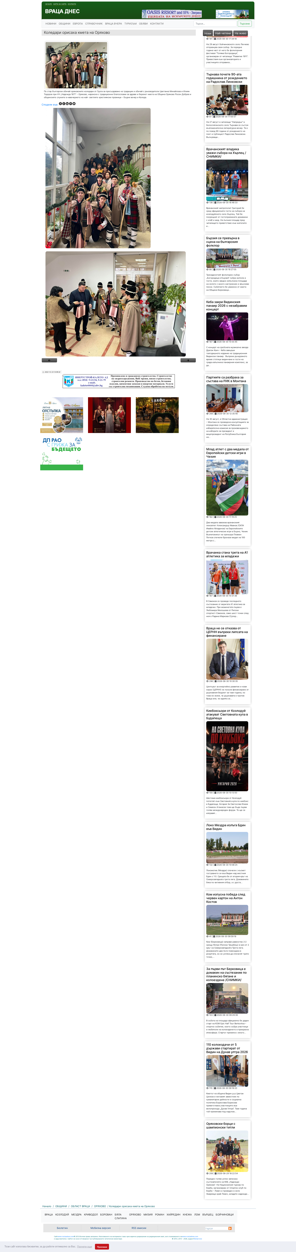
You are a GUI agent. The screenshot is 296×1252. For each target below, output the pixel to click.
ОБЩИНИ (64, 23)
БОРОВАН (106, 1214)
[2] (118, 304)
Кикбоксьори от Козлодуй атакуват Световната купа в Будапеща (227, 682)
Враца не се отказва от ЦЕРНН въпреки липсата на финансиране (227, 600)
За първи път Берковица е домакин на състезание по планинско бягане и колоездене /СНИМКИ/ (226, 942)
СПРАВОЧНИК (94, 23)
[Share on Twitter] (74, 103)
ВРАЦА (49, 1214)
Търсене (245, 23)
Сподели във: (50, 104)
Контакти (72, 4)
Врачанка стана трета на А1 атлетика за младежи (227, 522)
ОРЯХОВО (135, 1214)
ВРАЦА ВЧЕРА (113, 23)
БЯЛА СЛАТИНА (121, 1216)
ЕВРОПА (78, 23)
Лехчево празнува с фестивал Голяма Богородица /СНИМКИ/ (223, 1177)
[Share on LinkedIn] (67, 103)
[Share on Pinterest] (70, 103)
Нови (207, 33)
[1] (118, 178)
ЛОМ (197, 1214)
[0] (49, 360)
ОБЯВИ (143, 23)
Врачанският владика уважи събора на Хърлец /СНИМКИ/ (226, 120)
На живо (240, 33)
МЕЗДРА (76, 1214)
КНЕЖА (187, 1214)
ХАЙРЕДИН (173, 1214)
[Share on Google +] (63, 103)
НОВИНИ (50, 23)
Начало (48, 4)
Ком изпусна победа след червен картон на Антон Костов (225, 866)
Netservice (198, 1239)
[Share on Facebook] (60, 103)
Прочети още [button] (84, 1246)
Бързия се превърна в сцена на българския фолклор (222, 209)
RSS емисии (139, 1227)
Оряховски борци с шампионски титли (220, 1093)
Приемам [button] (102, 1247)
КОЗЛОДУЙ (62, 1214)
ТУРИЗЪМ (130, 23)
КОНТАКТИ (157, 23)
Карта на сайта (59, 4)
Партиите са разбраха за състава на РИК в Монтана (226, 347)
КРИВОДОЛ (91, 1214)
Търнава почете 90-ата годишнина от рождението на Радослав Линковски (226, 46)
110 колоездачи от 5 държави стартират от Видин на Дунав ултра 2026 (227, 1016)
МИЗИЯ (148, 1214)
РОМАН (159, 1214)
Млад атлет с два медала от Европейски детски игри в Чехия (227, 421)
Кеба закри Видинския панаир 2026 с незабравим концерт (226, 273)
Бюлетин (62, 1227)
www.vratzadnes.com (66, 1236)
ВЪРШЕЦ (207, 1214)
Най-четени (223, 33)
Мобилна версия (100, 1227)
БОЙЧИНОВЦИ (225, 1214)
